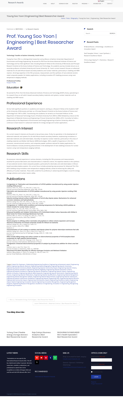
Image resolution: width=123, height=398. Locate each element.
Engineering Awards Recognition (67, 275)
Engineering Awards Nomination (53, 273)
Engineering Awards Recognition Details (19, 276)
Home (45, 3)
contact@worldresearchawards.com (74, 367)
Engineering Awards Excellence (17, 271)
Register (75, 3)
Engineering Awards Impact (57, 271)
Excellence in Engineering (44, 283)
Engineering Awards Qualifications (45, 275)
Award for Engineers (18, 264)
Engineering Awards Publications (23, 275)
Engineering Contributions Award (38, 280)
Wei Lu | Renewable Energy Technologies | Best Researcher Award (31, 300)
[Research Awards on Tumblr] (51, 358)
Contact (109, 3)
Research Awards (16, 2)
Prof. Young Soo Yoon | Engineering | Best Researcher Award (40, 42)
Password (97, 364)
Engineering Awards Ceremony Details (19, 268)
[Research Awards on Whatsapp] (55, 358)
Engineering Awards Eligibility (36, 269)
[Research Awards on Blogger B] (37, 358)
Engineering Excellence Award (59, 280)
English (102, 1)
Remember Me (98, 372)
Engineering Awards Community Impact (45, 268)
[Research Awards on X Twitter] (37, 362)
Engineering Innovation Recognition (48, 282)
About (53, 3)
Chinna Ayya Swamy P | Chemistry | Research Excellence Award (99, 61)
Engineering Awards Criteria (67, 268)
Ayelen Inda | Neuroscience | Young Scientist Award (16, 334)
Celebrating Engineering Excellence (37, 264)
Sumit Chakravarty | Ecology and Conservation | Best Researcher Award (40, 335)
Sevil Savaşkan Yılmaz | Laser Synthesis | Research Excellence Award (97, 54)
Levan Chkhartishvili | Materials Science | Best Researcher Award (55, 303)
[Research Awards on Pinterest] (46, 358)
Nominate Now (63, 3)
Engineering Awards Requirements (44, 276)
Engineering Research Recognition (24, 283)
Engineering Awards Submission (66, 276)
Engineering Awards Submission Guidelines (21, 278)
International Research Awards (45, 376)
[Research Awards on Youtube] (41, 358)
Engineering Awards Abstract (21, 266)
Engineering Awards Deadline (16, 269)
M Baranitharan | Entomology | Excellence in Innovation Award (98, 48)
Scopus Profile (11, 82)
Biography (74, 18)
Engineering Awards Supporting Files (47, 278)
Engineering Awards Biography (41, 266)
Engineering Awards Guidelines (37, 271)
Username (98, 356)
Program (84, 3)
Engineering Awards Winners (69, 278)
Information (97, 3)
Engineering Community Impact (17, 280)
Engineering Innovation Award (26, 282)
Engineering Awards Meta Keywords (31, 273)
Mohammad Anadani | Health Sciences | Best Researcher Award (66, 334)
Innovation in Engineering (61, 283)
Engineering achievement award (59, 264)
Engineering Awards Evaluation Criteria (59, 269)
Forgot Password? (96, 384)
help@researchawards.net (71, 359)
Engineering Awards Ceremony (61, 266)
